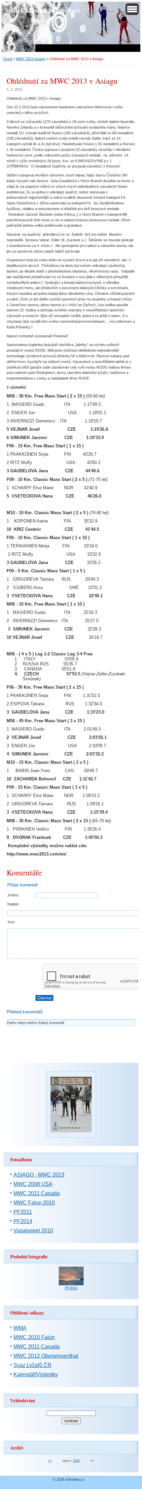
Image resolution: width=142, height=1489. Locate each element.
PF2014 (23, 1221)
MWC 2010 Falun (34, 1337)
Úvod (7, 59)
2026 (76, 1460)
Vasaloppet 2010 (33, 1230)
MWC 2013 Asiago (30, 59)
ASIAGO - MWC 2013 (39, 1175)
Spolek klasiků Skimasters (42, 10)
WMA (20, 1328)
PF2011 (23, 1212)
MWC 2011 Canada (37, 1193)
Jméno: (13, 895)
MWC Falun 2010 (34, 1202)
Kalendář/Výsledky (36, 1374)
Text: (11, 922)
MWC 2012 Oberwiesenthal (46, 1356)
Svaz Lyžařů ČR (33, 1365)
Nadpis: (13, 904)
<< (50, 1460)
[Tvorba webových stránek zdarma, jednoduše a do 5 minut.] (87, 1479)
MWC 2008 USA (33, 1184)
